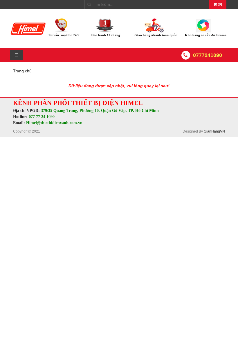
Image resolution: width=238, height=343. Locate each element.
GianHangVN (214, 131)
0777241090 (207, 55)
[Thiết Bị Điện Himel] (119, 37)
